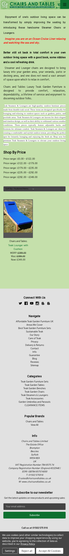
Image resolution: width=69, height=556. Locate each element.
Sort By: (9, 189)
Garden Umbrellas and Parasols (34, 402)
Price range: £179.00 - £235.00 (20, 168)
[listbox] (24, 188)
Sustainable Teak (34, 332)
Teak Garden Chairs (34, 392)
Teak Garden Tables (34, 385)
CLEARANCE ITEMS (35, 405)
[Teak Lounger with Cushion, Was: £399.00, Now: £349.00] (18, 218)
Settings (10, 551)
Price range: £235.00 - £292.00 (20, 172)
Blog (34, 359)
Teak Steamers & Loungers (34, 395)
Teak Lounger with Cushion (18, 247)
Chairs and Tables (34, 422)
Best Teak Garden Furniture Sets (34, 328)
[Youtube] (31, 303)
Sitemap (34, 365)
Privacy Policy (27, 543)
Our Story (34, 335)
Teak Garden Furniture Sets (34, 382)
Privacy (34, 342)
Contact (34, 349)
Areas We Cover (34, 325)
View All (34, 425)
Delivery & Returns (34, 345)
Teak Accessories (34, 399)
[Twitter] (20, 303)
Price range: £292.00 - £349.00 (20, 177)
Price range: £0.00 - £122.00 (19, 159)
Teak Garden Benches (34, 388)
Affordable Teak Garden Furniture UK (34, 321)
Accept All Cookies (50, 551)
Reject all (27, 551)
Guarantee (34, 355)
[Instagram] (37, 303)
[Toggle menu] (64, 4)
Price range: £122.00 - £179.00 (20, 163)
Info (34, 352)
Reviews (34, 362)
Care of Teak (34, 338)
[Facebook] (26, 303)
